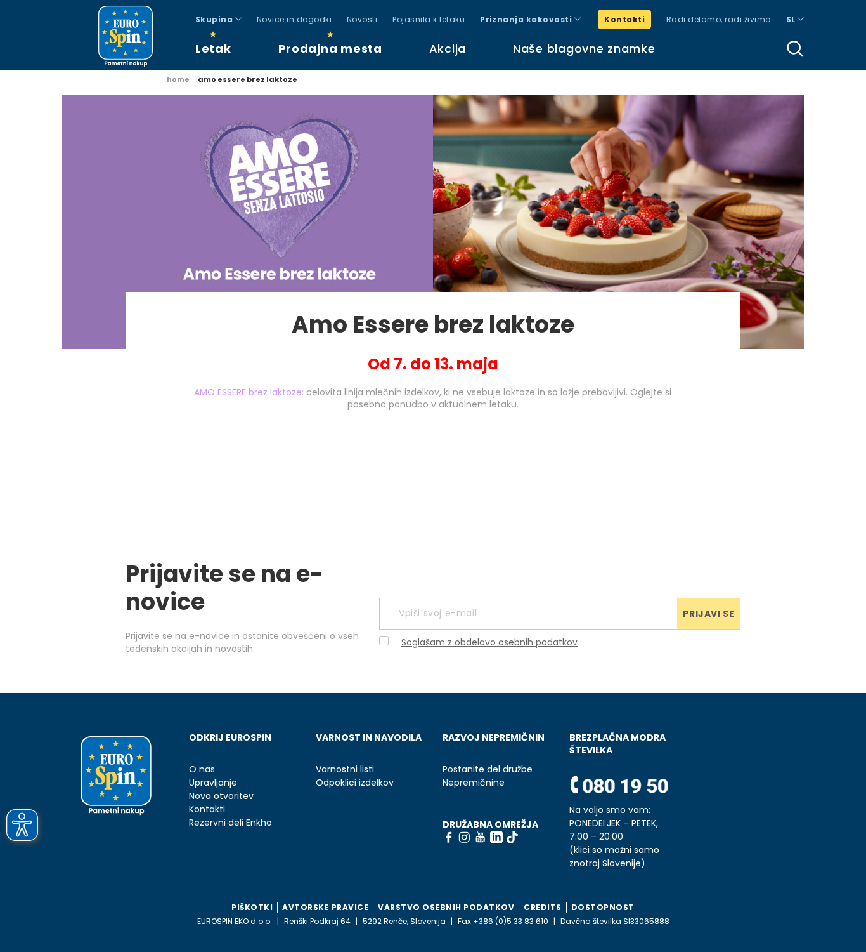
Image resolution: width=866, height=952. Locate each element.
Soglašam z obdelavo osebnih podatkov (489, 642)
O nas (202, 769)
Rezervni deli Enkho (230, 822)
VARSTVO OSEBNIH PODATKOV (446, 907)
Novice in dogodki (294, 19)
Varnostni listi (345, 769)
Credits (543, 907)
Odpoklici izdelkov (355, 782)
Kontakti (624, 19)
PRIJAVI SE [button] (708, 613)
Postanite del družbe (488, 769)
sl (792, 19)
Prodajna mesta (330, 48)
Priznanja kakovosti (527, 19)
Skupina (215, 19)
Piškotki (252, 907)
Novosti (362, 19)
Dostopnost (603, 907)
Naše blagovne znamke (584, 48)
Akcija (447, 48)
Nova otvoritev (221, 796)
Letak (213, 48)
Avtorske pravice (325, 907)
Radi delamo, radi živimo (718, 19)
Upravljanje (213, 782)
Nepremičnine (474, 782)
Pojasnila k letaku (428, 19)
